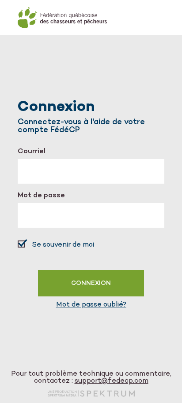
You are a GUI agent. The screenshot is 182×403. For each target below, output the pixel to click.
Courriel (32, 151)
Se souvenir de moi (63, 245)
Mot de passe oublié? (91, 305)
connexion (91, 283)
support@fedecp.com (111, 381)
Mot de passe (41, 196)
